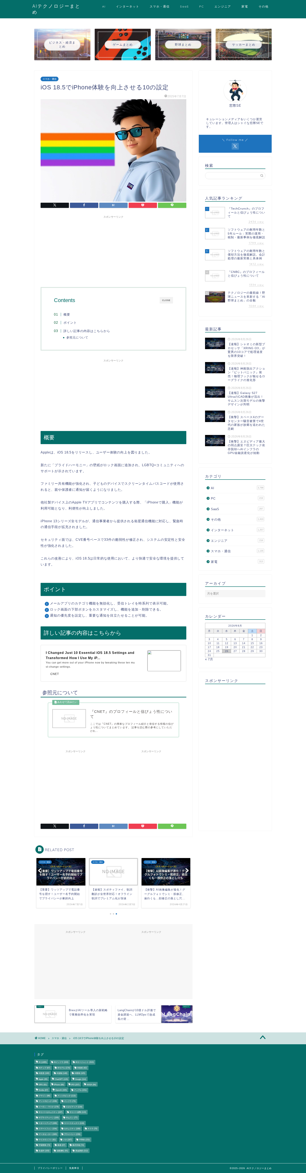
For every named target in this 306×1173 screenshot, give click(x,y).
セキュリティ (72, 1129)
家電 (244, 6)
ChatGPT (61, 1079)
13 (235, 643)
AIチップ (44, 1068)
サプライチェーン (49, 1118)
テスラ (92, 1129)
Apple (43, 1079)
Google (80, 1079)
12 (226, 643)
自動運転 (62, 1151)
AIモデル (63, 1068)
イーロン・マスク (49, 1107)
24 (209, 651)
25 (218, 651)
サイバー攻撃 (78, 1112)
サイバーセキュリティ (50, 1112)
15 (252, 643)
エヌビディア (74, 1107)
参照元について (77, 337)
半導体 (84, 1140)
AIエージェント (85, 1062)
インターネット (127, 6)
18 (218, 647)
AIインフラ (61, 1062)
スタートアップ (48, 1123)
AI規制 (62, 1073)
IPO (75, 1085)
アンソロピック (66, 1096)
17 (209, 647)
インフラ (70, 1101)
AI (104, 6)
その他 (264, 6)
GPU (43, 1085)
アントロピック (48, 1101)
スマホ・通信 (160, 6)
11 (218, 643)
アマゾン (44, 1096)
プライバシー (72, 1134)
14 (243, 643)
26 (226, 651)
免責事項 (74, 1168)
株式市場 (78, 1145)
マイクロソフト (47, 1140)
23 (261, 647)
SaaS (184, 6)
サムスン (71, 1118)
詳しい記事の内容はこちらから (86, 331)
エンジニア (222, 6)
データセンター (48, 1134)
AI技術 (82, 1068)
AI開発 (80, 1073)
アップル (80, 1090)
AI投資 (44, 1073)
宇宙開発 (44, 1145)
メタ (67, 1140)
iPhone (59, 1085)
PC (201, 6)
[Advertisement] (113, 249)
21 (243, 647)
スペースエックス (74, 1123)
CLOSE (166, 300)
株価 (61, 1145)
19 (226, 647)
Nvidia (43, 1090)
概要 (66, 314)
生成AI (44, 1151)
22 (252, 647)
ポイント (70, 322)
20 (235, 647)
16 (261, 643)
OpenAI (61, 1090)
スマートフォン (48, 1129)
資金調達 (81, 1151)
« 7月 (209, 659)
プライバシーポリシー (50, 1168)
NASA (91, 1085)
